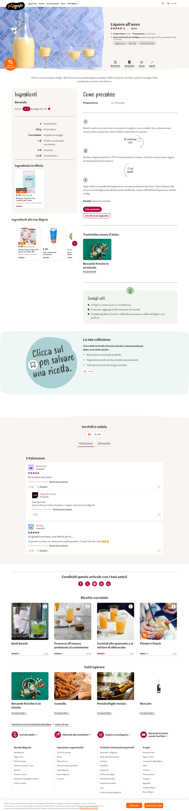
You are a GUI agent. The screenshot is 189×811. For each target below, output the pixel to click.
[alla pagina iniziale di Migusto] (15, 4)
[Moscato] (158, 693)
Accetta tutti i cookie (154, 805)
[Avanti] (74, 243)
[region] (94, 805)
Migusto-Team (48, 493)
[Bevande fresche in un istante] (29, 693)
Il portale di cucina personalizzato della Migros (31, 724)
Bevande (132, 43)
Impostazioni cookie (108, 783)
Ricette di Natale (147, 43)
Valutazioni (86, 443)
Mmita (39, 525)
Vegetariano (120, 43)
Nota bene (49, 109)
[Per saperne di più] (97, 267)
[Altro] (159, 487)
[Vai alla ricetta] (29, 629)
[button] (31, 467)
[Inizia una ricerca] (163, 3)
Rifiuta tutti (134, 805)
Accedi (174, 3)
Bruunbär (41, 466)
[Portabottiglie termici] (115, 693)
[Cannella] (72, 693)
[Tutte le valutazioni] (116, 28)
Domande (104, 443)
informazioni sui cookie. (88, 808)
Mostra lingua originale (58, 481)
